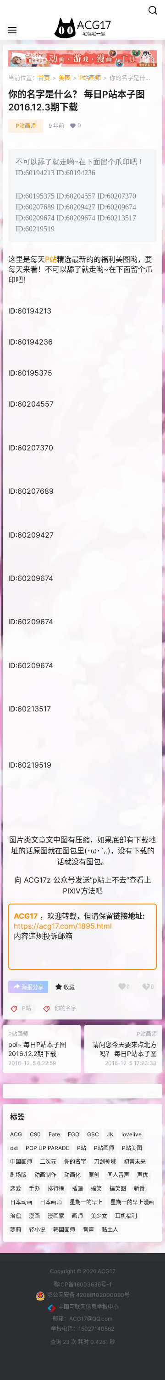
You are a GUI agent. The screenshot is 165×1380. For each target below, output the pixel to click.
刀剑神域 (105, 1161)
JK (110, 1134)
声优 (142, 1175)
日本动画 (21, 1202)
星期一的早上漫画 (132, 1202)
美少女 (99, 1216)
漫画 (34, 1216)
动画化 (72, 1175)
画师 (77, 1216)
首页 (44, 77)
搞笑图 (118, 1188)
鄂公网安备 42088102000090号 (88, 1294)
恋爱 (15, 1188)
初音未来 (135, 1161)
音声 (88, 1229)
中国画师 (21, 1161)
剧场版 (18, 1175)
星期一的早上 (86, 1202)
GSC (93, 1134)
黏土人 (110, 1229)
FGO (73, 1134)
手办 (34, 1188)
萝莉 (15, 1229)
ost (14, 1148)
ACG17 (26, 915)
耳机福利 (126, 1216)
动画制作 (45, 1175)
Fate (54, 1134)
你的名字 (75, 1161)
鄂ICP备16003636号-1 (83, 1284)
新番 (139, 1188)
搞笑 (96, 1188)
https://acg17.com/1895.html (63, 925)
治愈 (15, 1216)
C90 (35, 1134)
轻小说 (37, 1229)
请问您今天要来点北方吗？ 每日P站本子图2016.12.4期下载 (125, 1053)
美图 (65, 77)
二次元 (48, 1161)
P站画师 (90, 77)
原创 (93, 1175)
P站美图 (132, 1148)
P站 (51, 259)
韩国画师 (64, 1229)
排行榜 (56, 1188)
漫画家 (56, 1216)
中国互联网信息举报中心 (88, 1306)
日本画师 (51, 1202)
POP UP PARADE (47, 1148)
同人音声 (118, 1175)
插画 (77, 1188)
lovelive (131, 1134)
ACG (16, 1134)
